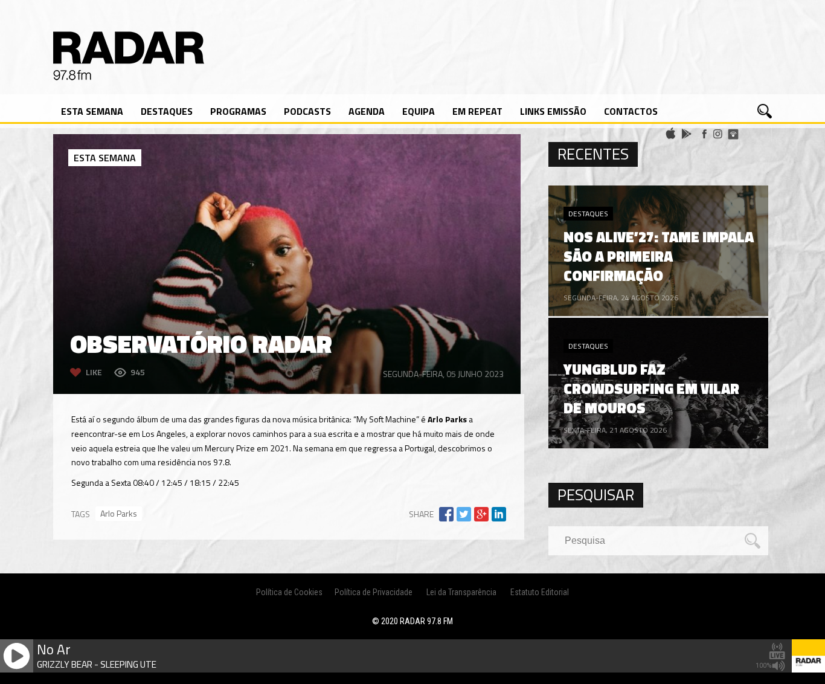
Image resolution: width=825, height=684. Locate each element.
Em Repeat (477, 111)
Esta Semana (92, 111)
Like (94, 372)
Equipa (418, 111)
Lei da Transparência (461, 592)
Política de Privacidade (373, 592)
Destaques (167, 111)
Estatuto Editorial (539, 592)
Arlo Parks (118, 513)
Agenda (366, 111)
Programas (238, 111)
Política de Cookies (289, 592)
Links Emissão (553, 111)
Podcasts (307, 111)
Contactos (631, 111)
